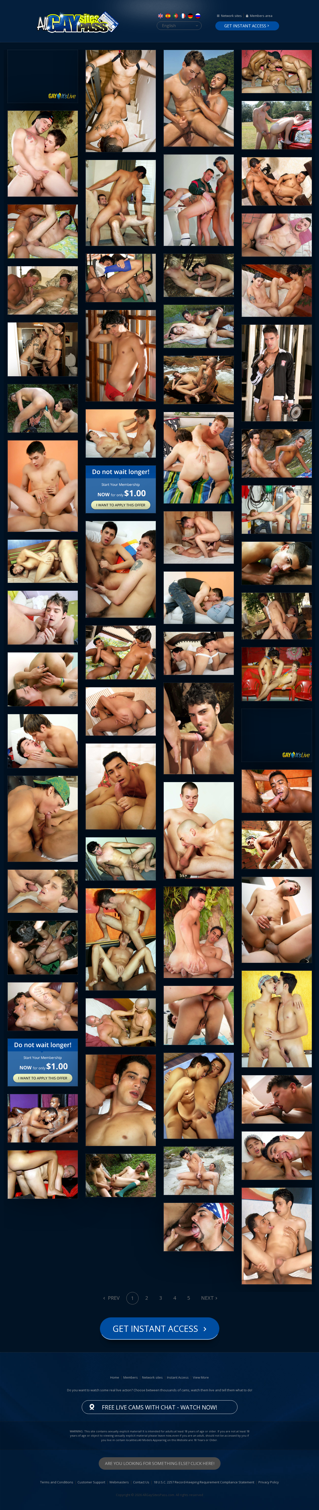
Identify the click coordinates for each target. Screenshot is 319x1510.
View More (201, 1377)
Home (114, 1377)
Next (207, 1297)
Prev (113, 1297)
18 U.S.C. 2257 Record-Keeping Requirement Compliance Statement (204, 1482)
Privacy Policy (268, 1482)
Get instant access (245, 26)
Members (130, 1377)
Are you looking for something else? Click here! (159, 1463)
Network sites (231, 15)
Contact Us (141, 1482)
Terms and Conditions (56, 1482)
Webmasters (119, 1482)
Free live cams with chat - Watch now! (159, 1407)
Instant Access (178, 1377)
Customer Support (91, 1482)
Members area (261, 15)
